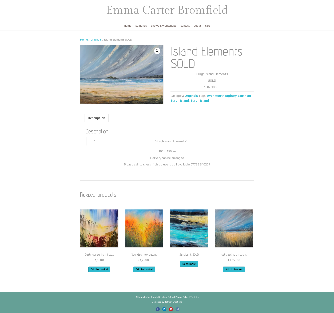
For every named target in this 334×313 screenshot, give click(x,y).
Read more (189, 264)
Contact (185, 25)
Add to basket (99, 269)
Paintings (141, 25)
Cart (207, 25)
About (197, 25)
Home (127, 25)
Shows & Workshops (163, 25)
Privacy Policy (182, 297)
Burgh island (199, 100)
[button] (157, 51)
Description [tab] (96, 118)
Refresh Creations (173, 302)
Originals (96, 39)
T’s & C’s (194, 297)
